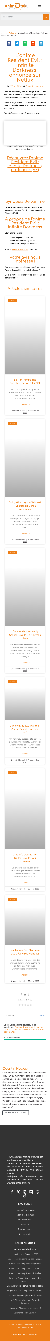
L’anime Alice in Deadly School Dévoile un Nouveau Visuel (25, 635)
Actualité (13, 33)
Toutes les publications (15, 1113)
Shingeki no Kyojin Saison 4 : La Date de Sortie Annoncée (25, 506)
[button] (39, 6)
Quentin (25, 1334)
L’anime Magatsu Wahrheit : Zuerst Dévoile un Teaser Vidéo (25, 729)
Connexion (41, 1015)
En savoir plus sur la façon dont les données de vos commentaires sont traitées (24, 1029)
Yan (37, 1334)
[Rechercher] (46, 17)
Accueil (4, 33)
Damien (31, 1334)
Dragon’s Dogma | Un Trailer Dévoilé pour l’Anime (25, 858)
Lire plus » (25, 404)
